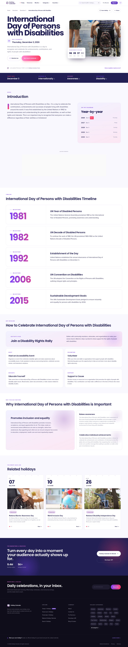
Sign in (114, 3)
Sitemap (119, 644)
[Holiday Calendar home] (10, 2)
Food (105, 612)
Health (116, 612)
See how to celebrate (30, 58)
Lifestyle (100, 616)
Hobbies (93, 616)
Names (106, 616)
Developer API (109, 560)
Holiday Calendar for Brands (107, 553)
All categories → (95, 627)
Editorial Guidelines (104, 644)
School (118, 620)
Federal (99, 612)
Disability (100, 79)
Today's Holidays (48, 608)
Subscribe (116, 587)
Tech (111, 624)
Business (108, 609)
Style (106, 624)
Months (37, 3)
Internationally (45, 79)
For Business (71, 615)
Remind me (15, 58)
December (15, 10)
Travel (116, 624)
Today (22, 3)
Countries (55, 3)
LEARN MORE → (116, 638)
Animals (93, 609)
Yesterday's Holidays (47, 615)
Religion (111, 620)
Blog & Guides (72, 621)
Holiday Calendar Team (34, 68)
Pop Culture (94, 620)
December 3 (23, 10)
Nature (113, 616)
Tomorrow (29, 3)
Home (8, 10)
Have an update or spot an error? (113, 68)
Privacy (113, 644)
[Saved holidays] (120, 3)
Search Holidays (46, 621)
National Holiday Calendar (49, 618)
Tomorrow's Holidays (47, 612)
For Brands (106, 3)
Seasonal (93, 624)
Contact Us (71, 612)
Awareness (72, 79)
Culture (93, 612)
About (69, 608)
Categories (46, 3)
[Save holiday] (41, 490)
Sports (100, 624)
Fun (111, 612)
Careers (115, 609)
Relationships (103, 620)
